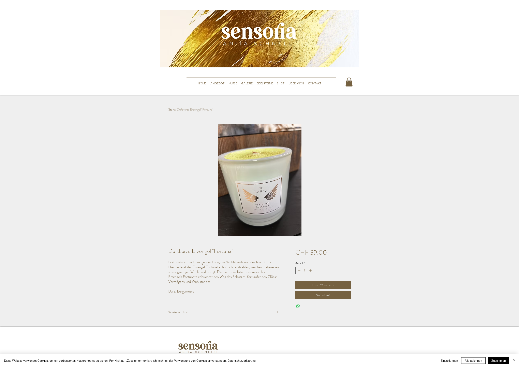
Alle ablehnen (473, 360)
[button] (349, 82)
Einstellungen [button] (449, 360)
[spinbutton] (304, 270)
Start (171, 109)
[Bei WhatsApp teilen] (298, 305)
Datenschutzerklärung (241, 360)
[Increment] (310, 270)
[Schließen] (514, 360)
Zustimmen (498, 360)
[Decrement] (298, 270)
